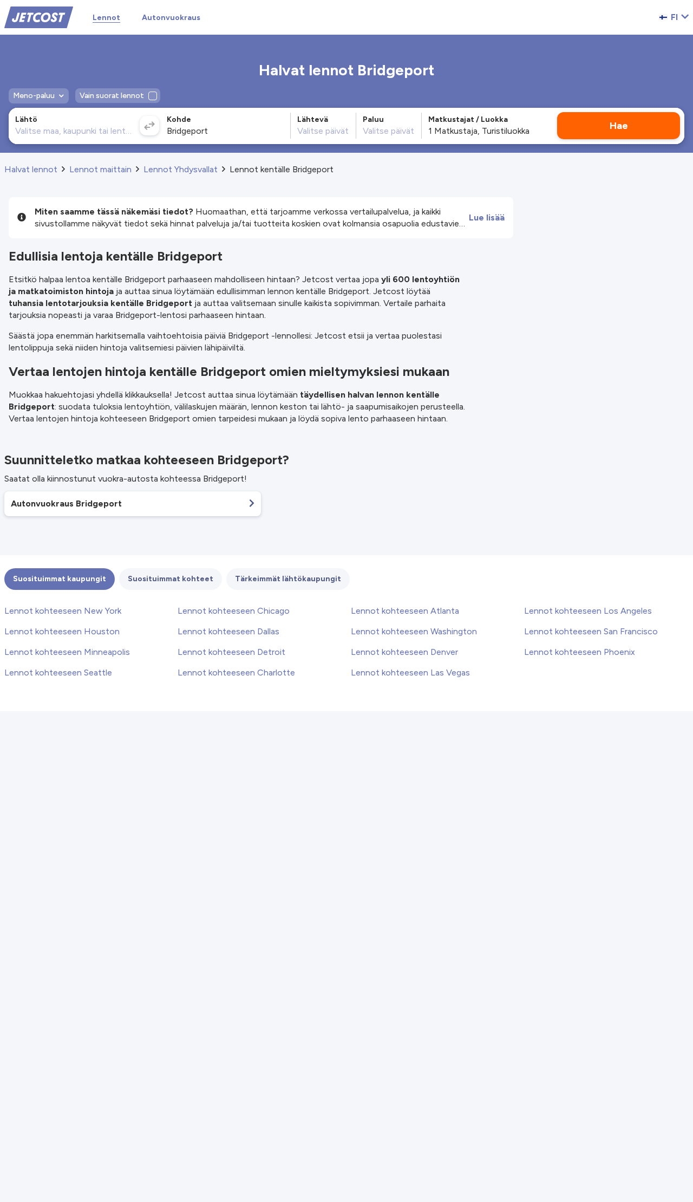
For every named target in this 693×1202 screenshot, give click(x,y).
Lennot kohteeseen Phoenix (579, 652)
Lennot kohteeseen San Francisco (591, 631)
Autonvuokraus (171, 17)
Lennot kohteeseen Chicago (234, 611)
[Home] (38, 16)
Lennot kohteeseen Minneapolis (67, 652)
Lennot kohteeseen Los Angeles (588, 611)
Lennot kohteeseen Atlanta (405, 611)
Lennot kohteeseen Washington (414, 631)
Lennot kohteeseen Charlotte (236, 672)
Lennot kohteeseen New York (62, 611)
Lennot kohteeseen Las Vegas (410, 672)
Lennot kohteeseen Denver (404, 652)
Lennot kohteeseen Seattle (58, 672)
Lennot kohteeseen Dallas (228, 631)
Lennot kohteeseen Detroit (231, 652)
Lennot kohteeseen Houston (62, 631)
